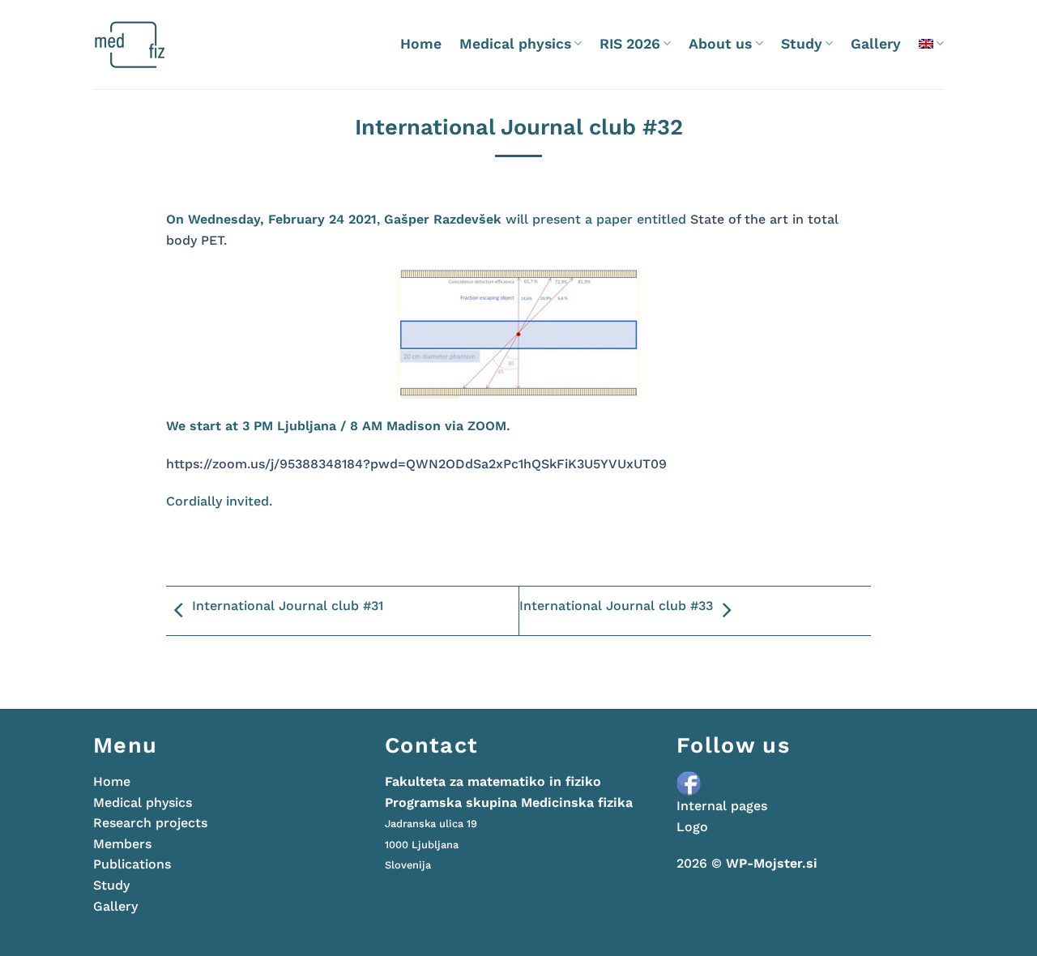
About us (720, 44)
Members (122, 843)
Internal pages (721, 805)
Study (801, 44)
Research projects (150, 822)
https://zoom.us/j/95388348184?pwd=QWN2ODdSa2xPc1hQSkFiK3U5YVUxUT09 (416, 464)
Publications (132, 864)
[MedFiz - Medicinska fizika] (161, 44)
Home (421, 44)
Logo (692, 826)
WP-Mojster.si (771, 863)
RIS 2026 (630, 44)
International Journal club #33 (616, 605)
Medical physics (515, 44)
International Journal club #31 (287, 605)
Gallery (876, 44)
